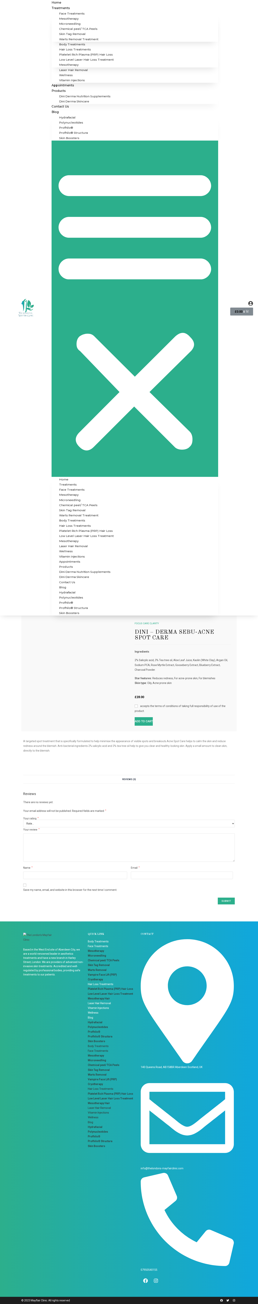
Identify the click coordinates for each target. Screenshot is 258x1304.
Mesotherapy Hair (99, 998)
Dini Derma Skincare (74, 101)
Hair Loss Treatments (75, 49)
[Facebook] (145, 1280)
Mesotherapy (69, 18)
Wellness (66, 75)
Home (56, 2)
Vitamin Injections (72, 80)
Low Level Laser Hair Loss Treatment (86, 59)
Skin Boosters (69, 138)
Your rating (31, 818)
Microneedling (70, 24)
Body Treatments (72, 44)
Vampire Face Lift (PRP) (102, 974)
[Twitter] (227, 1300)
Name (27, 867)
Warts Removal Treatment (78, 39)
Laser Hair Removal (73, 70)
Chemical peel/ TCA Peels (78, 29)
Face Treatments (72, 13)
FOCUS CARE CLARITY (147, 623)
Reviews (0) (129, 779)
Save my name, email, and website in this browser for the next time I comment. (70, 889)
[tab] (129, 779)
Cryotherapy (95, 979)
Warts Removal (97, 969)
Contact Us (60, 106)
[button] (135, 309)
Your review (31, 829)
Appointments (63, 85)
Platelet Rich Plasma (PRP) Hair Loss (86, 54)
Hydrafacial (67, 117)
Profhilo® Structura (73, 133)
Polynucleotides (71, 122)
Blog (55, 112)
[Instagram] (156, 1280)
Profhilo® (66, 127)
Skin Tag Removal (72, 34)
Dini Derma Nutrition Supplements (84, 96)
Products (59, 91)
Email (135, 867)
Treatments (61, 8)
